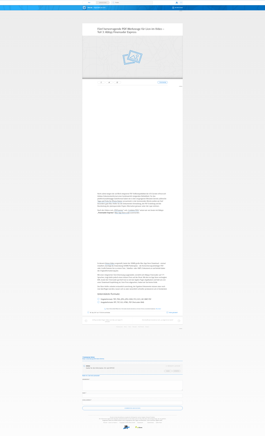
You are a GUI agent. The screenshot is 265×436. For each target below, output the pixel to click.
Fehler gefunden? (173, 312)
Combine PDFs (133, 210)
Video (147, 327)
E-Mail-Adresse (87, 399)
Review (135, 327)
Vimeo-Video (109, 263)
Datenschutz (150, 422)
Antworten (176, 371)
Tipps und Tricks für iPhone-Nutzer (109, 201)
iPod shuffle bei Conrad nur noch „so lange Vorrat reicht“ (157, 320)
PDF (130, 327)
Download (120, 327)
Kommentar (86, 379)
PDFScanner (118, 210)
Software (141, 327)
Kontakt (181, 2)
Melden (168, 371)
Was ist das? (158, 308)
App (176, 2)
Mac (126, 327)
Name (84, 392)
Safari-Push (159, 422)
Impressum (140, 422)
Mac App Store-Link (122, 213)
